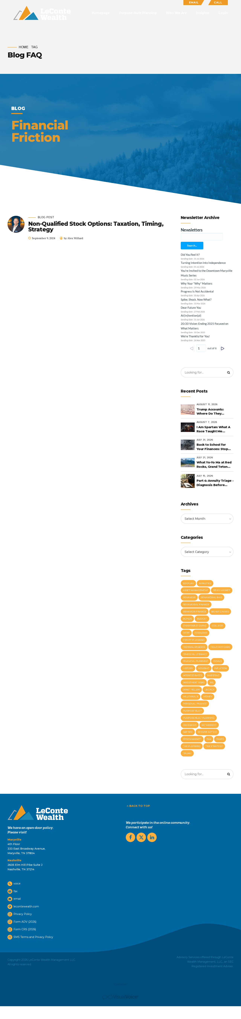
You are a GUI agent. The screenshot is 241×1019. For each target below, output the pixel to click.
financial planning (195, 661)
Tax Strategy (214, 746)
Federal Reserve (194, 646)
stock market (192, 739)
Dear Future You (191, 307)
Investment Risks (193, 682)
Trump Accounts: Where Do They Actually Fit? (210, 412)
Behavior (189, 597)
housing (203, 668)
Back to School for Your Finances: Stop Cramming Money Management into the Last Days (214, 447)
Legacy (209, 689)
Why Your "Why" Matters (196, 283)
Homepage (101, 13)
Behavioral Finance (196, 604)
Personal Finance (195, 703)
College (217, 625)
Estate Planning (193, 640)
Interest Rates (192, 675)
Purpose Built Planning (198, 717)
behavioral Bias (211, 597)
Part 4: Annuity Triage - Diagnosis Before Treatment (215, 483)
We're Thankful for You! (195, 336)
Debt (186, 632)
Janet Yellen (191, 689)
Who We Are (176, 13)
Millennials (190, 696)
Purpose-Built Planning (138, 13)
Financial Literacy (195, 654)
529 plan (188, 583)
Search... (192, 245)
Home (23, 47)
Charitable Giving (195, 625)
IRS (211, 682)
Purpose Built (192, 710)
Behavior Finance (194, 611)
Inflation (220, 668)
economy (201, 632)
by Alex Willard (73, 238)
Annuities (205, 583)
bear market (221, 590)
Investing (213, 675)
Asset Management (195, 590)
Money (207, 696)
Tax (209, 739)
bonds (187, 618)
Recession (189, 724)
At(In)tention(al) (191, 315)
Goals (217, 661)
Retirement (209, 724)
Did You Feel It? (190, 254)
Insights (202, 13)
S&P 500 (188, 731)
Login (223, 13)
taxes (220, 739)
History (188, 668)
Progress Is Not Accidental (197, 291)
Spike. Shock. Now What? (196, 299)
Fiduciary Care (220, 646)
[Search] (229, 372)
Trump (187, 753)
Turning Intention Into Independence (203, 262)
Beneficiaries (220, 611)
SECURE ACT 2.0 (207, 731)
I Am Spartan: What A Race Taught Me (213, 429)
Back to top (139, 806)
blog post (46, 217)
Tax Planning (191, 746)
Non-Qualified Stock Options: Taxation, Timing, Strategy (95, 226)
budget (202, 618)
